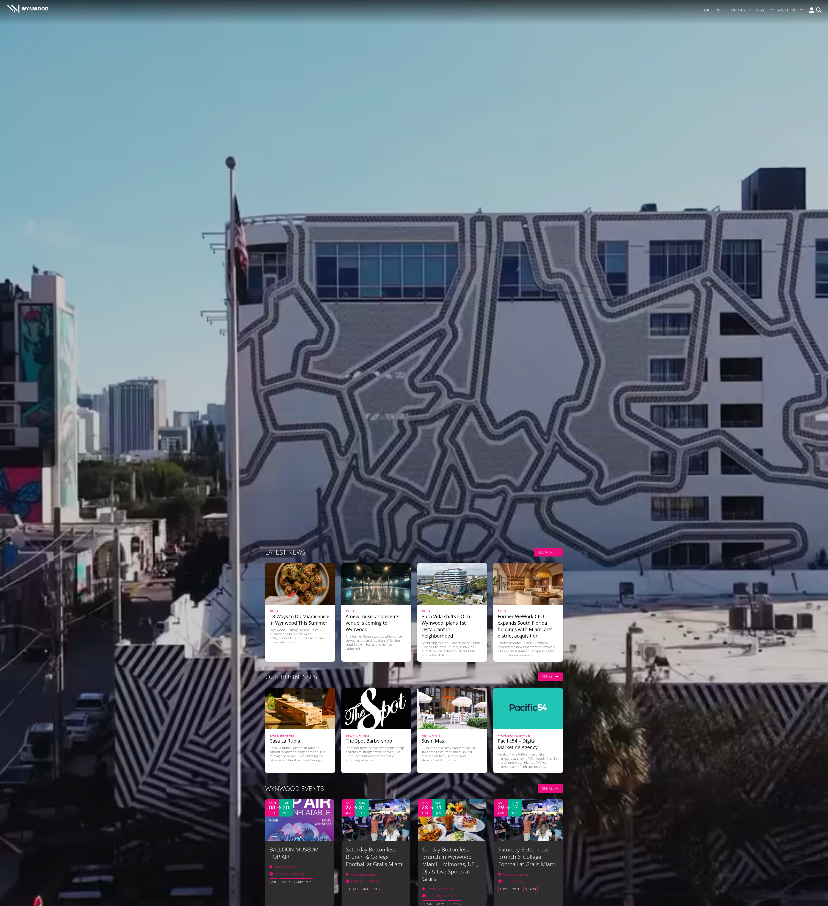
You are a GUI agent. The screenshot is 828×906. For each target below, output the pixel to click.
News (761, 10)
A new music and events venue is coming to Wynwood (372, 622)
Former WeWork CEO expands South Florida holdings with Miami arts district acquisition (525, 626)
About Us (786, 10)
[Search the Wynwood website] (818, 10)
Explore (712, 10)
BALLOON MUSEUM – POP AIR (296, 853)
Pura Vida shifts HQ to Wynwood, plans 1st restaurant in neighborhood (446, 626)
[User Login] (810, 10)
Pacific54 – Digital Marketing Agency (518, 743)
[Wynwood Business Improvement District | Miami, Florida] (27, 10)
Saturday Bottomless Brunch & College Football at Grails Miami (374, 857)
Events (738, 10)
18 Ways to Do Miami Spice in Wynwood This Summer (299, 619)
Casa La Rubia (285, 740)
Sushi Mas (433, 740)
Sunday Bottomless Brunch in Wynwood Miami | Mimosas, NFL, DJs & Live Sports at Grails (450, 864)
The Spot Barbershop (369, 740)
